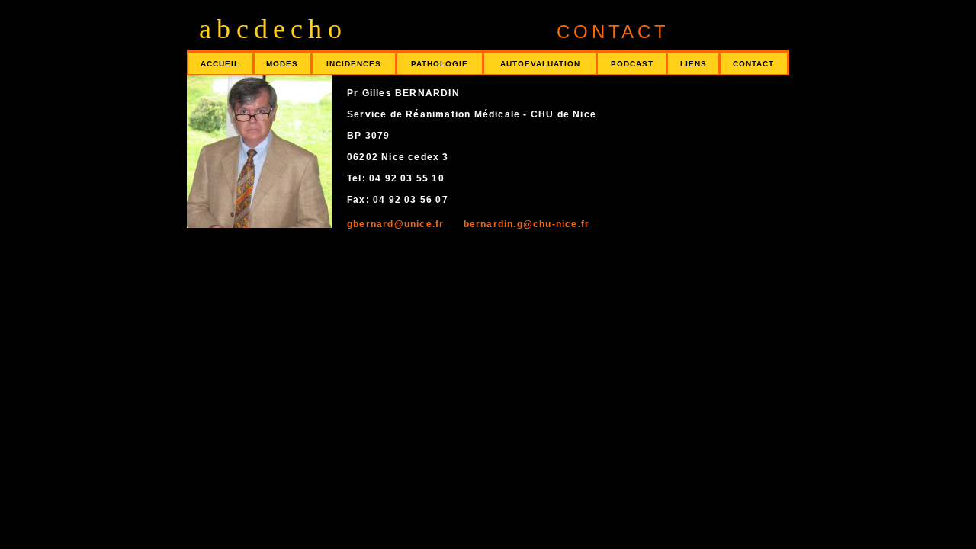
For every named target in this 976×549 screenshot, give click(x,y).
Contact (753, 63)
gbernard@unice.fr (397, 224)
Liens (693, 63)
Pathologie (439, 63)
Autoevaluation (540, 63)
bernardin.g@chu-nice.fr (519, 224)
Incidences (353, 63)
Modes (282, 63)
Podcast (632, 63)
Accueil (220, 63)
